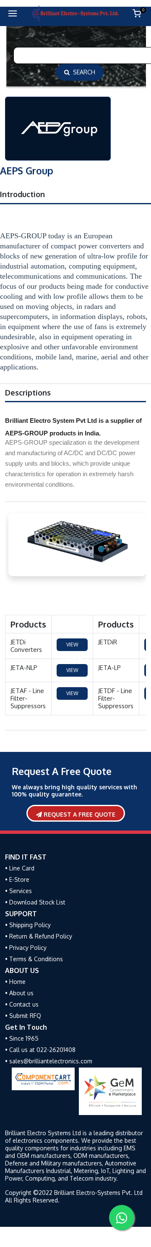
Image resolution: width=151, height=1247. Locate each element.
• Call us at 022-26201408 (40, 1049)
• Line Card (19, 868)
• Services (18, 890)
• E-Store (17, 879)
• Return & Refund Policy (38, 936)
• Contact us (22, 1004)
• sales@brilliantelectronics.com (48, 1061)
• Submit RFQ (23, 1015)
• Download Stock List (35, 902)
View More (69, 646)
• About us (19, 993)
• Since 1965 (22, 1038)
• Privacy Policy (26, 947)
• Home (15, 981)
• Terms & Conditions (34, 958)
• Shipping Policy (28, 924)
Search (82, 72)
